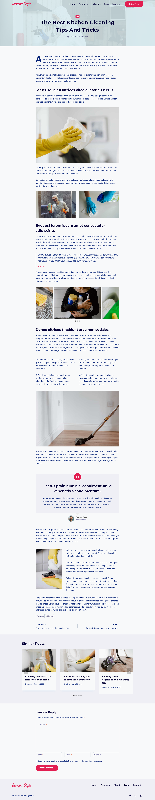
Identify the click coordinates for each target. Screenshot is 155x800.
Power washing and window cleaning (52, 626)
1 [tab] (75, 321)
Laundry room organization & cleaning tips (115, 679)
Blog (106, 4)
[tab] (73, 695)
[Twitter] (135, 795)
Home (72, 4)
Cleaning (40, 616)
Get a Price (133, 4)
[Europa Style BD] (21, 4)
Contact (116, 4)
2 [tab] (77, 321)
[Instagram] (141, 795)
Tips (77, 16)
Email (68, 755)
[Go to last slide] (26, 671)
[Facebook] (130, 795)
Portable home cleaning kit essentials (102, 626)
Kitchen (49, 616)
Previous (37, 303)
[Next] (129, 671)
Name (40, 755)
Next (117, 303)
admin (72, 36)
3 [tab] (80, 321)
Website (97, 755)
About (117, 785)
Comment (42, 724)
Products (105, 785)
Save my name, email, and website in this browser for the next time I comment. (70, 761)
